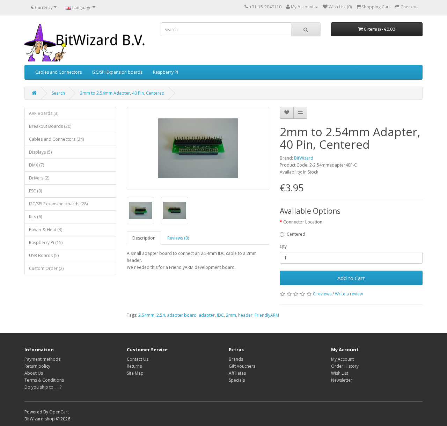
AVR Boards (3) (43, 113)
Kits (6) (35, 217)
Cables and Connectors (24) (56, 139)
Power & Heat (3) (45, 230)
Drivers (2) (39, 178)
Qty (283, 246)
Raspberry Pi (165, 72)
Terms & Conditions (44, 380)
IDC (220, 315)
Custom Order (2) (46, 268)
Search (58, 93)
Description (143, 238)
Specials (237, 380)
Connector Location (302, 222)
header (245, 315)
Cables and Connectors (58, 72)
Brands (236, 359)
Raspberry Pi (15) (46, 242)
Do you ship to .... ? (42, 387)
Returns (134, 366)
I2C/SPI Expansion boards (117, 72)
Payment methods (42, 359)
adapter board (182, 315)
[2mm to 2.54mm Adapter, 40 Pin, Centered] (198, 148)
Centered (296, 234)
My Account (342, 359)
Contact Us (137, 359)
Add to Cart (351, 277)
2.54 (160, 315)
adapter (207, 315)
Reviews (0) (178, 238)
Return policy (37, 366)
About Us (33, 373)
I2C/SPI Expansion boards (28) (58, 204)
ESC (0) (35, 191)
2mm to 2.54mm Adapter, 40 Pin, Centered (122, 93)
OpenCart (59, 412)
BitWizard (303, 158)
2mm (231, 315)
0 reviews (322, 294)
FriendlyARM (267, 315)
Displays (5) (40, 152)
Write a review (349, 294)
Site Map (135, 373)
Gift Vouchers (242, 366)
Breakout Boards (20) (50, 126)
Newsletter (341, 380)
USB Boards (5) (44, 255)
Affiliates (237, 373)
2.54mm (146, 315)
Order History (345, 366)
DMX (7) (36, 165)
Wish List (339, 373)
